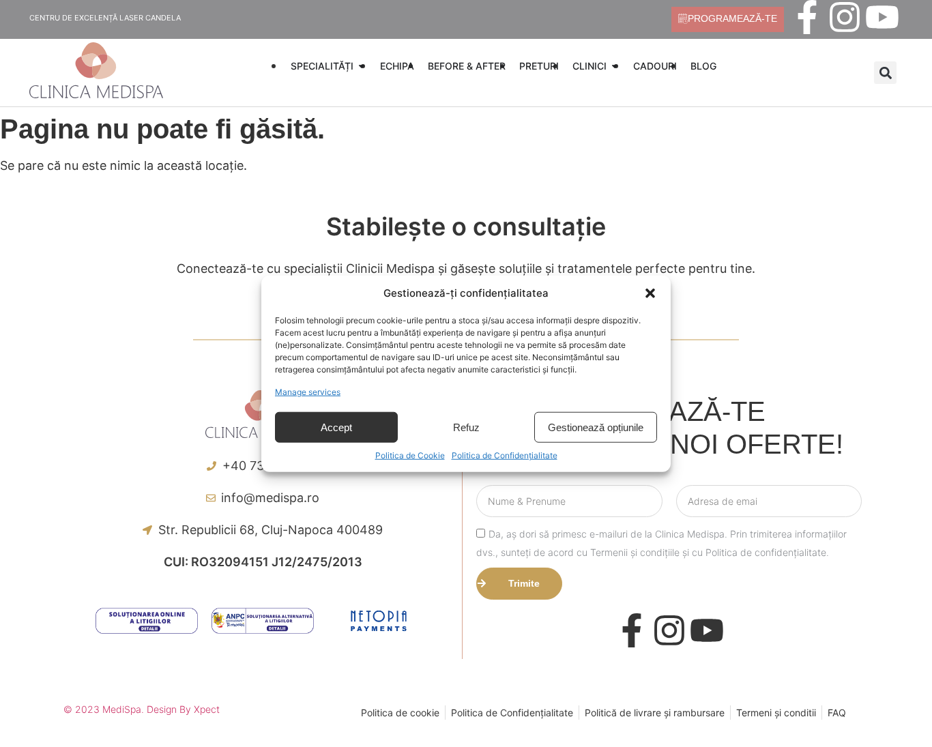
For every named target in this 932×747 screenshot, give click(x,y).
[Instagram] (845, 17)
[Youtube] (882, 17)
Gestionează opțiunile (595, 427)
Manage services (307, 392)
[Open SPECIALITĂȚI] (361, 66)
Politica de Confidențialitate (504, 455)
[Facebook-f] (807, 17)
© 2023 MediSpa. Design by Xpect (141, 709)
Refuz (466, 427)
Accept (336, 427)
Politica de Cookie (410, 455)
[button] (650, 293)
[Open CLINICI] (615, 66)
